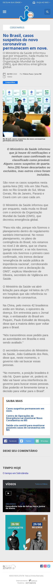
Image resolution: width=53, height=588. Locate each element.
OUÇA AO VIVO (42, 2)
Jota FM (27, 14)
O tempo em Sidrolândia (15, 473)
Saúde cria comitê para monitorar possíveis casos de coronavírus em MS (25, 427)
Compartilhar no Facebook (11, 441)
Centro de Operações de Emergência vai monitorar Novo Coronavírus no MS (24, 418)
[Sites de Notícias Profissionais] (31, 583)
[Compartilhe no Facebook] (10, 82)
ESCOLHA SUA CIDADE (11, 2)
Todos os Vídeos (41, 484)
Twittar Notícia (26, 441)
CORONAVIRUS (17, 27)
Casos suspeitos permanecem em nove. (25, 409)
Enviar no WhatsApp (42, 441)
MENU (4, 11)
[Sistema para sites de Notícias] (33, 580)
